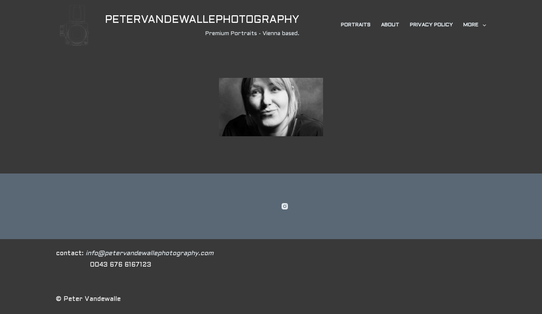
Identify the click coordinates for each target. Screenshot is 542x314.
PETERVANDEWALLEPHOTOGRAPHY (202, 20)
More (470, 25)
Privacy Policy (431, 25)
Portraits (356, 25)
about (390, 25)
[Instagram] (285, 206)
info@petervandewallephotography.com (149, 253)
